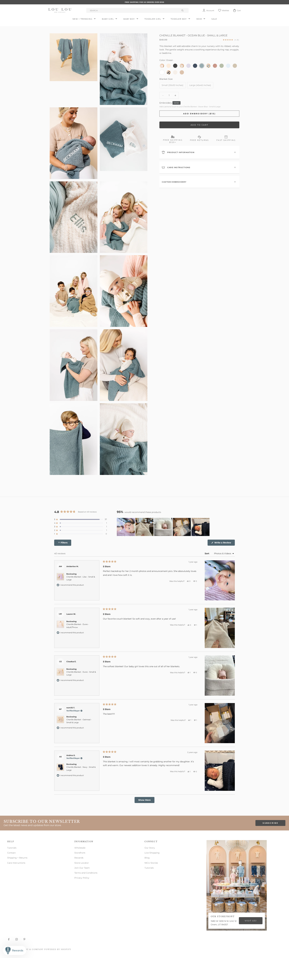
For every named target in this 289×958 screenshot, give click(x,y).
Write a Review (224, 543)
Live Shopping (152, 852)
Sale (214, 19)
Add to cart (199, 125)
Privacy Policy (81, 877)
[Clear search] (183, 10)
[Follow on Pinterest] (24, 939)
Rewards (78, 857)
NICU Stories (151, 863)
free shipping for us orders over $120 (144, 2)
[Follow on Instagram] (16, 939)
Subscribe (270, 823)
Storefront (79, 852)
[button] (80, 519)
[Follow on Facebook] (8, 939)
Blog (147, 857)
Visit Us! (251, 920)
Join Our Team (82, 867)
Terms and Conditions (85, 872)
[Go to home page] (60, 10)
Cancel (27, 423)
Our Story (149, 847)
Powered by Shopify (57, 949)
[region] (163, 527)
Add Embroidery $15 (74, 423)
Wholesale (79, 847)
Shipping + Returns (17, 857)
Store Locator (81, 863)
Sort (207, 553)
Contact (11, 852)
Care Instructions (16, 863)
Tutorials (11, 847)
